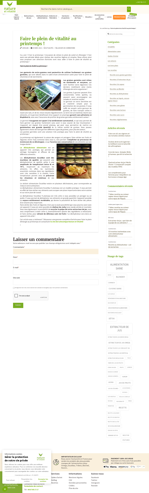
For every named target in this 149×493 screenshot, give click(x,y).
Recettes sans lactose (118, 110)
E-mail (16, 267)
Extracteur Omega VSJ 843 (116, 358)
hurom (124, 377)
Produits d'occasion (131, 17)
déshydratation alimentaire (117, 298)
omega (130, 401)
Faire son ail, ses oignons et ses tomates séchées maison (119, 134)
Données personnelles (78, 483)
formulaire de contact (33, 486)
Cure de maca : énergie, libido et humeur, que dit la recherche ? (120, 154)
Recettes (54, 483)
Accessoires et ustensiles (99, 17)
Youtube (94, 485)
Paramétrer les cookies (26, 480)
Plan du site (73, 488)
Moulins (88, 17)
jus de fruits (125, 383)
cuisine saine (115, 288)
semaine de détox (113, 430)
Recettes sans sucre (117, 115)
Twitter (94, 480)
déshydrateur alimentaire (117, 308)
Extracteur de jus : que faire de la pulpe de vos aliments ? (120, 221)
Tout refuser (10, 480)
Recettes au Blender (117, 89)
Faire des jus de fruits (115, 363)
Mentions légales (76, 477)
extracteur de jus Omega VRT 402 (119, 348)
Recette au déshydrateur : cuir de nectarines (119, 246)
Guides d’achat (56, 477)
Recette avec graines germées (121, 75)
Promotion (111, 406)
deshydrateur (112, 303)
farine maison (112, 367)
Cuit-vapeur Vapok (16, 17)
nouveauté (120, 401)
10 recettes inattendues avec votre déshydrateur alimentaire (119, 233)
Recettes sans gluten (117, 105)
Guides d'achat (113, 56)
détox (112, 318)
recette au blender (113, 413)
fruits (122, 367)
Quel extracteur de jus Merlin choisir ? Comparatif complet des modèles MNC (119, 164)
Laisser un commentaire (66, 48)
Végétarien (126, 440)
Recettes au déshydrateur (119, 94)
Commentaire (19, 247)
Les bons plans (113, 65)
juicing (110, 382)
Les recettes (112, 70)
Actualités (49, 48)
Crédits (71, 485)
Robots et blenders (53, 17)
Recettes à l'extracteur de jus (120, 79)
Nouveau (110, 401)
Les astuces (112, 61)
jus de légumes (113, 388)
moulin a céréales (124, 396)
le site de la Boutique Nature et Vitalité (66, 221)
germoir (129, 367)
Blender (120, 276)
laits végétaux (112, 396)
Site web (16, 278)
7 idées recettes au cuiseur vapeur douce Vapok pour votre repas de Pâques (118, 196)
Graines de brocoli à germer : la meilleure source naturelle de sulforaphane (119, 144)
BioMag (54, 480)
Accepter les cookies (43, 480)
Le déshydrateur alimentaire (33, 147)
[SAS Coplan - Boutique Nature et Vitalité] (14, 8)
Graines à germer (113, 372)
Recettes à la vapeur (117, 84)
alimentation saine (119, 266)
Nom (15, 257)
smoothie (126, 435)
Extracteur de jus (119, 328)
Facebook (95, 477)
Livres (109, 17)
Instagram (95, 483)
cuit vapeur (111, 294)
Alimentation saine (114, 51)
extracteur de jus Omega (119, 343)
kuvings (124, 392)
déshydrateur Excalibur (114, 313)
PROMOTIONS (119, 17)
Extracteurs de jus (29, 17)
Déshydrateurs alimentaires (42, 17)
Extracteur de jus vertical (118, 353)
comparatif (111, 283)
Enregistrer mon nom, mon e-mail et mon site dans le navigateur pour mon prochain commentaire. (41, 287)
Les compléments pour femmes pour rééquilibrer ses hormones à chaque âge (119, 175)
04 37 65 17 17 (141, 2)
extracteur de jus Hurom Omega (118, 337)
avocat (109, 275)
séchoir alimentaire (114, 426)
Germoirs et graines (65, 17)
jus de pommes (126, 388)
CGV (70, 480)
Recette (123, 407)
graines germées (113, 376)
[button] (5, 489)
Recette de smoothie (114, 417)
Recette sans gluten (113, 421)
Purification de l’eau (77, 17)
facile (129, 358)
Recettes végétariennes (118, 119)
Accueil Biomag (104, 28)
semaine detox (113, 435)
